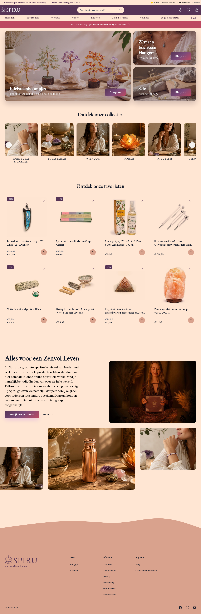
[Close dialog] (154, 274)
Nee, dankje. (120, 329)
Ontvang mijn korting (120, 320)
